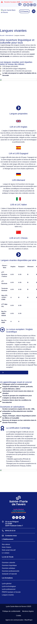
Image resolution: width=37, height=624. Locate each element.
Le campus (5, 553)
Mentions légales (28, 611)
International (9, 35)
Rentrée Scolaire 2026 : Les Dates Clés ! (18, 2)
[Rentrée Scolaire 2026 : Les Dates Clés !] (2, 2)
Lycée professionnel (8, 589)
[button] (33, 11)
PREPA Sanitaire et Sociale (11, 592)
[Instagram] (24, 4)
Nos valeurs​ (6, 544)
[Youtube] (31, 4)
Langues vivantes (8, 595)
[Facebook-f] (28, 4)
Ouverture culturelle (8, 562)
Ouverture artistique (8, 568)
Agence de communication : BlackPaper (19, 620)
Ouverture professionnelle (10, 571)
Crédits (18, 615)
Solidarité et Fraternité (9, 574)
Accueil (2, 35)
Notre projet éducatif (8, 550)
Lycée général (6, 583)
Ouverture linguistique (9, 565)
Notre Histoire (6, 547)
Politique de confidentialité (11, 611)
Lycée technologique (9, 586)
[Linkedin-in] (34, 4)
